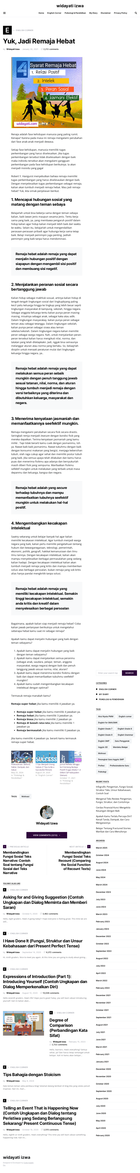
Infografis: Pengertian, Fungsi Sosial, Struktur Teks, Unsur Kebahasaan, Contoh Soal (114, 790)
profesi (101, 765)
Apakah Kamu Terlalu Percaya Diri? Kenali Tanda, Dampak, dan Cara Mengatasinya (114, 819)
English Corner (107, 689)
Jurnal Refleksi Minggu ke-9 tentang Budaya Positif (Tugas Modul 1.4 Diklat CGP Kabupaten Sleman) (70, 770)
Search (129, 673)
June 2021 (101, 1039)
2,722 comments (59, 1044)
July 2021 (100, 1032)
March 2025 (101, 848)
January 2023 (102, 929)
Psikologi (102, 772)
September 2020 (104, 1091)
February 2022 (103, 988)
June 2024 (101, 870)
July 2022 (100, 966)
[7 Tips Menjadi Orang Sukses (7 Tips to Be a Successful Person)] (46, 757)
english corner (125, 716)
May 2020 (100, 1120)
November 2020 (103, 1076)
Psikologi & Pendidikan (111, 699)
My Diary (104, 694)
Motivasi (25, 796)
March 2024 (101, 884)
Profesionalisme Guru (119, 765)
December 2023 (103, 892)
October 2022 (102, 943)
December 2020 (103, 1069)
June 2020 (101, 1113)
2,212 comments (51, 49)
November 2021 (103, 1002)
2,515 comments (51, 1129)
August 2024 (102, 862)
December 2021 (103, 995)
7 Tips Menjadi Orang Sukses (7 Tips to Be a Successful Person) (45, 767)
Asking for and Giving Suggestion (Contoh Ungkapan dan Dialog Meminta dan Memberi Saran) (45, 902)
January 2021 (102, 1061)
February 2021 (102, 1054)
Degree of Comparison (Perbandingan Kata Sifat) (68, 1028)
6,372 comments (54, 952)
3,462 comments (50, 914)
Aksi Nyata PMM (105, 716)
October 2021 (102, 1010)
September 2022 (104, 951)
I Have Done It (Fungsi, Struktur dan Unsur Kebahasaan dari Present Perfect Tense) (43, 943)
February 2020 (103, 1135)
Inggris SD (103, 747)
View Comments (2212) (45, 835)
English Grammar (125, 735)
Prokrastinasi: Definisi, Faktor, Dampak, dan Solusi (21, 767)
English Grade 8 (125, 729)
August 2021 (102, 1025)
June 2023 (101, 907)
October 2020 (102, 1084)
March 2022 (101, 980)
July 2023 (100, 899)
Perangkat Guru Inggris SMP (111, 759)
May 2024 (100, 877)
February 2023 (103, 921)
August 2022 (102, 958)
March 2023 (101, 914)
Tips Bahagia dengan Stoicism (31, 1074)
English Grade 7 (105, 729)
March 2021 (101, 1047)
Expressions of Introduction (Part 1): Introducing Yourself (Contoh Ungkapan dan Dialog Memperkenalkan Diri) (45, 981)
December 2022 (103, 936)
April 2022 (101, 973)
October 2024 (102, 855)
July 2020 (100, 1106)
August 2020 (102, 1098)
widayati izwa (70, 5)
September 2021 (103, 1017)
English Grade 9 (105, 735)
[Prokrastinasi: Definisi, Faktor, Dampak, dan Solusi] (22, 757)
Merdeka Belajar (120, 747)
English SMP (103, 741)
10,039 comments (51, 993)
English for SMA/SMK (107, 722)
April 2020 (101, 1128)
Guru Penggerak (122, 741)
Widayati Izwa (13, 49)
